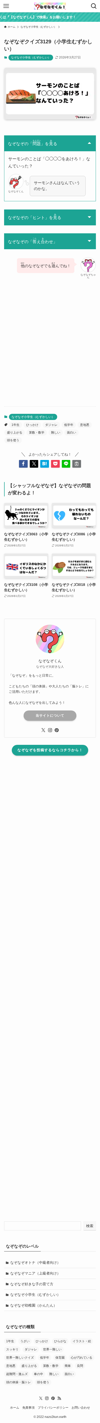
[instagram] (50, 730)
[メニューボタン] (6, 6)
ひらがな (60, 1341)
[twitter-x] (43, 730)
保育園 (60, 1357)
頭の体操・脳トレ (18, 1382)
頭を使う (13, 440)
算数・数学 (36, 432)
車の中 (38, 1374)
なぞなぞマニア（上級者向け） (35, 1273)
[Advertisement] (50, 347)
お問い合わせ (81, 1407)
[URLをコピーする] (76, 464)
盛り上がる (14, 432)
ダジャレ (51, 425)
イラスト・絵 (82, 1341)
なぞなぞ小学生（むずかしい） (31, 57)
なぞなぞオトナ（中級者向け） (35, 1262)
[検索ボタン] (94, 6)
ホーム (14, 1407)
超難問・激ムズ (17, 1374)
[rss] (59, 1398)
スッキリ (12, 1349)
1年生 (15, 425)
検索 (89, 1226)
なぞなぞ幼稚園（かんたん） (33, 1305)
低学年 (68, 425)
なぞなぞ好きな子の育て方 (31, 1284)
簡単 (68, 1366)
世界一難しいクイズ (20, 1357)
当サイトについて (50, 715)
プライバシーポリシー (53, 1407)
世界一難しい (52, 1349)
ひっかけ (32, 425)
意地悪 (84, 425)
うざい (24, 1341)
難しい (55, 432)
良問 (80, 1366)
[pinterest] (56, 730)
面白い (71, 432)
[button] (23, 464)
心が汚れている (81, 1357)
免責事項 (28, 1407)
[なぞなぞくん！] (50, 6)
